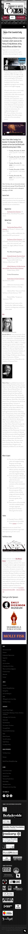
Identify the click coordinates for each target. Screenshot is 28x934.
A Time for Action (6, 671)
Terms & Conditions (7, 739)
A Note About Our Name (8, 666)
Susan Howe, (15, 279)
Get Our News (21, 17)
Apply (12, 17)
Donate (5, 17)
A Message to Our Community (9, 717)
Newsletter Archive (7, 784)
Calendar (4, 685)
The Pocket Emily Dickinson (14, 212)
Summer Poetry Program (8, 710)
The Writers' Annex (6, 753)
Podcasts (4, 757)
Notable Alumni (6, 776)
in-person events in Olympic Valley (13, 588)
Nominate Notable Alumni (8, 779)
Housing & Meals (6, 728)
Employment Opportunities (8, 655)
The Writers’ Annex (6, 702)
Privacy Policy (9, 929)
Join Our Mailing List (7, 693)
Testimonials (5, 720)
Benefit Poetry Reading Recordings (10, 761)
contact (14, 523)
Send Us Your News (7, 773)
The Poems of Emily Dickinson (14, 239)
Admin (20, 930)
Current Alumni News (7, 770)
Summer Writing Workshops (8, 688)
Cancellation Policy (7, 744)
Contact (4, 677)
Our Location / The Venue (8, 725)
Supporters (5, 658)
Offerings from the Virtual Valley (9, 699)
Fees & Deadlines (6, 722)
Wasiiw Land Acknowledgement (9, 669)
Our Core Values (6, 663)
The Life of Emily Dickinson (16, 268)
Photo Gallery (5, 781)
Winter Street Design (14, 930)
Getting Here (5, 691)
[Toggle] (24, 26)
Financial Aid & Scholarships (8, 731)
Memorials (5, 674)
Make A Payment (6, 736)
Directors (5, 652)
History (4, 660)
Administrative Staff (7, 650)
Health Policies (6, 742)
